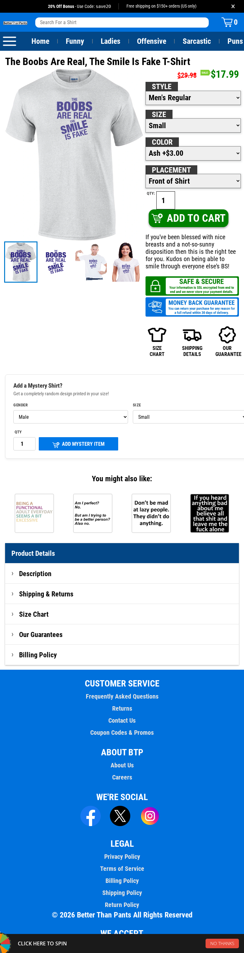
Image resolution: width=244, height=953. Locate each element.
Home (40, 41)
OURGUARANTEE (227, 351)
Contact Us (122, 720)
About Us (122, 765)
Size (159, 114)
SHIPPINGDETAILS (192, 351)
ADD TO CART (196, 218)
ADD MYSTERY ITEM (83, 444)
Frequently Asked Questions (122, 696)
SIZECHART (157, 351)
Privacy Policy (122, 856)
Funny (75, 41)
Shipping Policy (122, 893)
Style (162, 86)
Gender (20, 405)
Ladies (110, 41)
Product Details (33, 553)
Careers (122, 777)
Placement (171, 170)
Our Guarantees (41, 634)
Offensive (151, 41)
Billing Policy (38, 655)
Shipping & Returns (46, 594)
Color (162, 142)
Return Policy (122, 905)
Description (35, 573)
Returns (122, 708)
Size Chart (34, 614)
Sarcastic (197, 41)
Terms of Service (122, 868)
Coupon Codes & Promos (122, 732)
